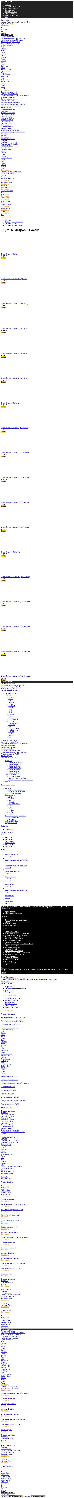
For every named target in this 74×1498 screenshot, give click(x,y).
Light (2, 151)
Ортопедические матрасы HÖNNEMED (19, 944)
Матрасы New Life (11, 949)
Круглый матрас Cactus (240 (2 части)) (14, 378)
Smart (3, 55)
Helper (3, 163)
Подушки (4, 140)
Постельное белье (7, 173)
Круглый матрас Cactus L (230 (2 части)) (15, 502)
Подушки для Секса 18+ (9, 144)
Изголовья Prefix (7, 123)
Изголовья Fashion (7, 114)
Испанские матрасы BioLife (14, 937)
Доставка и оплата (11, 8)
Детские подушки (7, 146)
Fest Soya (4, 76)
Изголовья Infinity (7, 120)
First (2, 47)
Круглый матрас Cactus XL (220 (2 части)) (15, 626)
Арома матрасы (10, 956)
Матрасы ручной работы (13, 942)
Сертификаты (10, 10)
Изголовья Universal (8, 113)
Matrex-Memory (6, 208)
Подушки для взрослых (9, 142)
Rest (2, 62)
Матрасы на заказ (11, 12)
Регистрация (9, 992)
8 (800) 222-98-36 (7, 24)
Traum (3, 88)
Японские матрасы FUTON (14, 954)
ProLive (3, 73)
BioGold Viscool (6, 80)
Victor (3, 68)
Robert (3, 50)
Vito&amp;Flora (6, 187)
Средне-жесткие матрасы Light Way (17, 952)
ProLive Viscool (6, 69)
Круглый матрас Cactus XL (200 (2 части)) (15, 577)
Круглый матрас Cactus (9, 254)
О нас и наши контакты (13, 6)
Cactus (3, 49)
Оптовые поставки (11, 15)
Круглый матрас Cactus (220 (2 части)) (14, 328)
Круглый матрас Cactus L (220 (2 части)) (15, 477)
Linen (3, 154)
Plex (2, 168)
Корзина (8, 922)
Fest (2, 78)
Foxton (3, 59)
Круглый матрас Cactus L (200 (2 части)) (15, 428)
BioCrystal (8, 961)
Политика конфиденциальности (16, 920)
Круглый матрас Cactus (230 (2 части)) (14, 353)
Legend (3, 54)
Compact (4, 57)
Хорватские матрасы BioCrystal (16, 935)
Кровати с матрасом (12, 945)
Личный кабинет (10, 923)
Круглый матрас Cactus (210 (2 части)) (14, 304)
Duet (2, 64)
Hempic (3, 166)
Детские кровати (7, 128)
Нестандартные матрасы (14, 222)
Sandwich (4, 66)
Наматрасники (6, 149)
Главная (8, 5)
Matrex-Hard (5, 198)
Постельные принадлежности (11, 172)
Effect (3, 52)
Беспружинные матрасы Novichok (17, 933)
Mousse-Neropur (6, 158)
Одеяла (3, 175)
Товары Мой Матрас (12, 932)
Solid (2, 161)
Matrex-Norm (5, 201)
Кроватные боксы (7, 127)
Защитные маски (7, 182)
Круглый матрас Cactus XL (10, 552)
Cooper (3, 165)
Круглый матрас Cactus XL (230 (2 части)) (15, 651)
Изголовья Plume (7, 121)
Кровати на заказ (11, 13)
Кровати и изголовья (12, 958)
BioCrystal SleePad (7, 178)
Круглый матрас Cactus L (10, 403)
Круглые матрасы (7, 45)
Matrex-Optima (6, 204)
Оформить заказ (10, 925)
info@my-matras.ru (48, 907)
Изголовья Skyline (7, 118)
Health (3, 85)
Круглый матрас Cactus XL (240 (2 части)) (15, 676)
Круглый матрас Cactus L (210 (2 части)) (15, 452)
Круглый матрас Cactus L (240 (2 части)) (15, 527)
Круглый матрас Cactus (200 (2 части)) (14, 279)
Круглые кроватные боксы (10, 130)
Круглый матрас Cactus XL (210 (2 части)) (15, 601)
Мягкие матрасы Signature (14, 951)
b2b (6, 964)
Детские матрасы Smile (13, 940)
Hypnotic (4, 156)
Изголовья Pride (6, 116)
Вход (6, 990)
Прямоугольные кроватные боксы (13, 132)
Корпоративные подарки (13, 913)
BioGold (3, 83)
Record (3, 61)
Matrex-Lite (4, 211)
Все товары (5, 90)
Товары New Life (11, 963)
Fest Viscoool (5, 75)
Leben (3, 87)
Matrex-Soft (5, 194)
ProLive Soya (5, 71)
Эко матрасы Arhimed (12, 947)
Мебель (3, 135)
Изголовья (4, 111)
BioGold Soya (5, 81)
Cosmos (3, 153)
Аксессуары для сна (12, 959)
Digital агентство (10, 912)
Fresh (3, 159)
